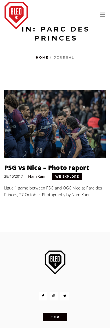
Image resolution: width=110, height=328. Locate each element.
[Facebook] (43, 296)
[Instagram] (54, 296)
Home (42, 57)
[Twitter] (64, 296)
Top (55, 317)
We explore (67, 176)
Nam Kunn (37, 176)
